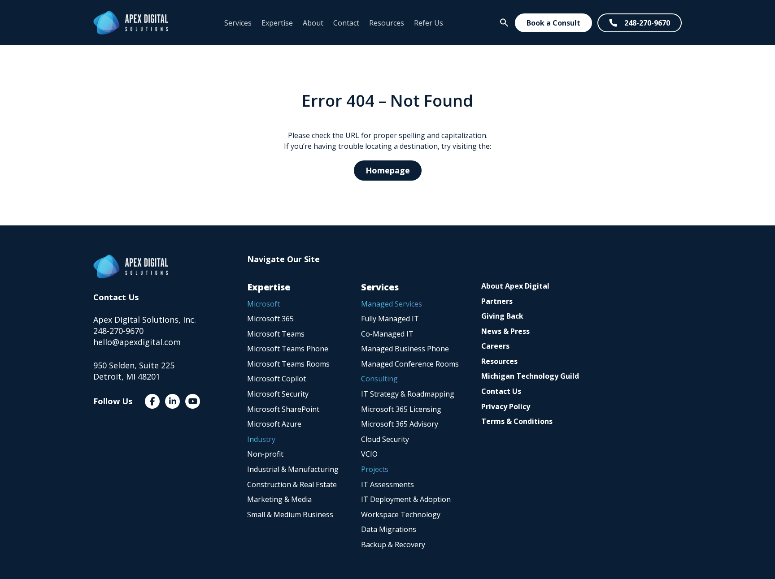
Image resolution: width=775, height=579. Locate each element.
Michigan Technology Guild (530, 376)
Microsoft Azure (274, 424)
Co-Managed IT (387, 334)
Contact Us (501, 391)
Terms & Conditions (517, 421)
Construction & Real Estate (292, 484)
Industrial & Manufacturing (293, 469)
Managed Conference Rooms (410, 364)
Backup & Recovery (393, 544)
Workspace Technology (400, 514)
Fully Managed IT (390, 319)
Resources (386, 23)
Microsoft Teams (276, 334)
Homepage (388, 170)
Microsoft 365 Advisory (399, 424)
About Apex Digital (515, 286)
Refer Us (428, 23)
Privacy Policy (505, 406)
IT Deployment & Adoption (406, 499)
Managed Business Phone (405, 349)
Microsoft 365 (270, 319)
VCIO (369, 454)
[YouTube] (192, 401)
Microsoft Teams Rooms (288, 364)
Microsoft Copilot (276, 379)
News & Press (505, 331)
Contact (346, 23)
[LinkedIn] (172, 401)
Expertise (277, 23)
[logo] (130, 23)
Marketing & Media (279, 499)
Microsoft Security (278, 394)
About (313, 23)
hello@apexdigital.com (137, 342)
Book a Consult (553, 23)
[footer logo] (130, 266)
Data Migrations (388, 529)
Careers (495, 346)
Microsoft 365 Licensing (401, 409)
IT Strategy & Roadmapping (407, 394)
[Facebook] (152, 401)
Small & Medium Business (290, 514)
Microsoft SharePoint (283, 409)
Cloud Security (385, 439)
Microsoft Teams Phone (287, 349)
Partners (497, 301)
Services (238, 23)
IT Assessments (387, 484)
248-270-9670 (647, 23)
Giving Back (502, 316)
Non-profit (265, 454)
